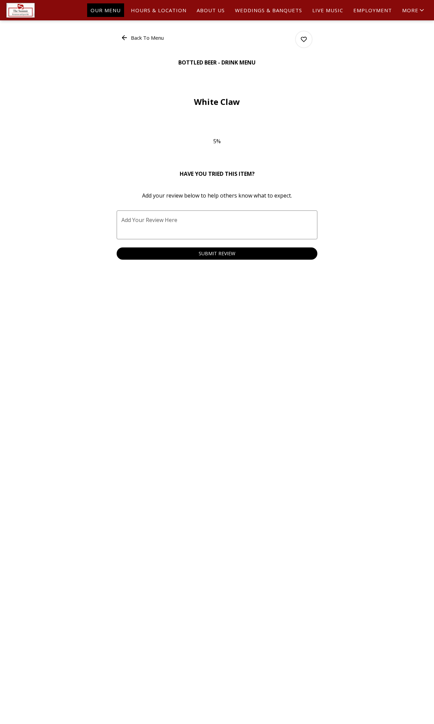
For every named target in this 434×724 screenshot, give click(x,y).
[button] (414, 10)
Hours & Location (158, 10)
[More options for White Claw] (304, 39)
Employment (372, 10)
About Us (211, 10)
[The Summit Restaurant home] (35, 10)
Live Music (327, 10)
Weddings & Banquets (268, 10)
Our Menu (106, 10)
